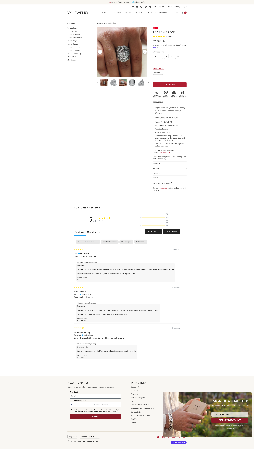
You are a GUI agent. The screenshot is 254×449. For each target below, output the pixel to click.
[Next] (145, 52)
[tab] (93, 232)
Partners (163, 13)
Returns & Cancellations (140, 405)
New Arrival (72, 57)
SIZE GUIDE (158, 69)
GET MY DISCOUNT (230, 420)
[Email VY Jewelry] (132, 6)
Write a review (171, 231)
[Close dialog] (250, 395)
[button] (170, 102)
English (161, 7)
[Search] (171, 12)
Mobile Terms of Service (141, 416)
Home (104, 13)
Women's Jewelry (74, 54)
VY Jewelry (78, 441)
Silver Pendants (73, 47)
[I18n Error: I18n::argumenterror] (132, 82)
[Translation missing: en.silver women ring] (104, 82)
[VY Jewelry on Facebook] (137, 6)
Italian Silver (72, 31)
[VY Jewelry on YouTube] (154, 6)
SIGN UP (95, 416)
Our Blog (134, 419)
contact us (163, 188)
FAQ (132, 401)
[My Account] (177, 12)
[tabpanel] (127, 299)
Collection (115, 13)
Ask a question (153, 231)
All (104, 23)
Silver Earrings (73, 50)
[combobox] (82, 404)
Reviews (128, 13)
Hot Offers (71, 60)
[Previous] (100, 52)
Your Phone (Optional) (78, 401)
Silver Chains (72, 44)
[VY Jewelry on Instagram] (141, 6)
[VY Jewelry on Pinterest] (150, 6)
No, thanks (230, 429)
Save (156, 28)
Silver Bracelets (73, 34)
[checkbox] (140, 242)
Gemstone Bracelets (75, 38)
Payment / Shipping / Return (142, 408)
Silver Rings (72, 41)
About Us (139, 13)
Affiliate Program (138, 398)
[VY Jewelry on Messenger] (146, 6)
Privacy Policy (136, 412)
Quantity (156, 72)
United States (176, 7)
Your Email (74, 392)
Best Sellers (72, 28)
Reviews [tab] (80, 232)
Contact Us (151, 13)
